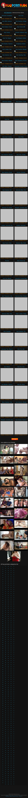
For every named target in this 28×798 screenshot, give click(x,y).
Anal (20, 15)
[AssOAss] (7, 524)
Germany (23, 172)
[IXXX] (7, 481)
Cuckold (22, 66)
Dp (24, 260)
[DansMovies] (21, 503)
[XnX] (21, 546)
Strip (10, 49)
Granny (8, 32)
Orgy (26, 32)
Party (10, 243)
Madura (8, 366)
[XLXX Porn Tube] (14, 556)
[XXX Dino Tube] (21, 513)
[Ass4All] (21, 524)
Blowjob (20, 38)
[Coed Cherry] (7, 513)
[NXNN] (7, 460)
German (18, 172)
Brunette (11, 154)
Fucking (9, 137)
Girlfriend (22, 32)
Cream (25, 66)
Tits (6, 38)
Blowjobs (17, 207)
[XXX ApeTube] (7, 503)
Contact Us (20, 796)
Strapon (9, 38)
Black (26, 119)
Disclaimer (7, 796)
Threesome (7, 296)
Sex (11, 55)
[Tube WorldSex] (21, 492)
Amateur (6, 26)
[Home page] (14, 5)
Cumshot (17, 32)
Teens (3, 402)
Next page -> (14, 439)
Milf (24, 26)
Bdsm (6, 66)
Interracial (4, 15)
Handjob (9, 101)
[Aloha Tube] (21, 481)
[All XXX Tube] (21, 535)
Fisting (24, 313)
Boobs (10, 172)
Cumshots (22, 207)
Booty (23, 384)
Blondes (6, 384)
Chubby (23, 154)
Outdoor (24, 38)
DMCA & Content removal (14, 796)
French (10, 26)
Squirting (21, 55)
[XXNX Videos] (21, 449)
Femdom (22, 83)
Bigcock (10, 83)
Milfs (6, 21)
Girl (10, 190)
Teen (22, 15)
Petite (22, 137)
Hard (6, 137)
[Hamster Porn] (7, 492)
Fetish (17, 313)
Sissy (25, 83)
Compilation (9, 15)
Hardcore (10, 21)
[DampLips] (7, 535)
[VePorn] (21, 460)
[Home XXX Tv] (21, 470)
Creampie (8, 331)
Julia (11, 296)
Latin (23, 349)
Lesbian (7, 49)
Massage (22, 119)
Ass (8, 260)
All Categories (7, 12)
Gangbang (18, 43)
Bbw (22, 243)
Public (24, 243)
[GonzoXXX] (7, 470)
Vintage (24, 21)
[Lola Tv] (7, 449)
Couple (24, 101)
